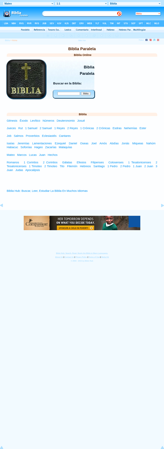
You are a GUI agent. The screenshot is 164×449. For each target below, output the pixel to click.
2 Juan (148, 166)
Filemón (72, 166)
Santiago (99, 166)
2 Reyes (72, 128)
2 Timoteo (50, 166)
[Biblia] (26, 97)
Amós (103, 143)
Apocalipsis (32, 170)
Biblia (7, 40)
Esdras (117, 128)
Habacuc (12, 147)
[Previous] (4, 212)
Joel (94, 143)
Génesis (12, 120)
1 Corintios (31, 162)
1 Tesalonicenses (139, 162)
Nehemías (130, 128)
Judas (19, 170)
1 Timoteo (35, 166)
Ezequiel (60, 143)
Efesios (81, 162)
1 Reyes (59, 128)
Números (49, 120)
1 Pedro (112, 166)
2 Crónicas (103, 128)
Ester (142, 128)
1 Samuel (31, 128)
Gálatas (67, 162)
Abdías (114, 143)
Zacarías (50, 147)
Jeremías (23, 143)
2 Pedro (125, 166)
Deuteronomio (66, 120)
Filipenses (97, 162)
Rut (20, 128)
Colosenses (115, 162)
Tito (62, 166)
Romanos (13, 162)
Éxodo (24, 120)
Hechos (52, 154)
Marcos (22, 154)
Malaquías (65, 147)
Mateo (11, 154)
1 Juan (137, 166)
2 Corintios (50, 162)
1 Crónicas (87, 128)
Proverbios (33, 135)
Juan (42, 154)
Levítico (35, 120)
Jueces (11, 128)
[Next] (160, 212)
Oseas (84, 143)
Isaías (10, 143)
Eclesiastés (49, 135)
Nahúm (151, 143)
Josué (81, 120)
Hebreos (85, 166)
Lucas (33, 154)
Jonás (125, 143)
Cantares (65, 135)
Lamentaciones (42, 143)
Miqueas (137, 143)
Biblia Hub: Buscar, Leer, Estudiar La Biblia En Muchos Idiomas (47, 190)
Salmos (18, 135)
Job (9, 135)
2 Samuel (46, 128)
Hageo (38, 147)
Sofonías (26, 147)
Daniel (73, 143)
